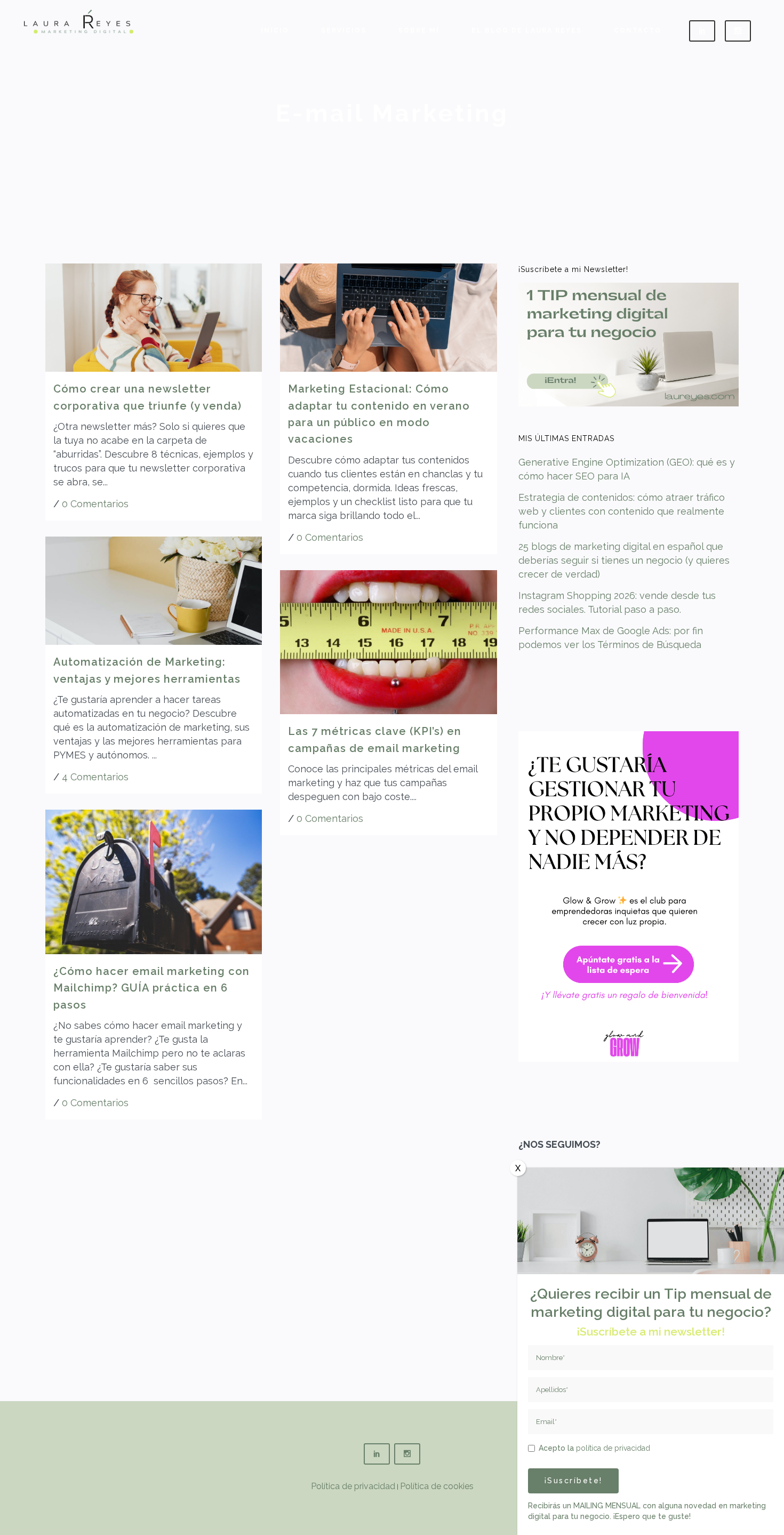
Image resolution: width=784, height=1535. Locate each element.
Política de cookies (437, 1486)
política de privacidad (613, 1448)
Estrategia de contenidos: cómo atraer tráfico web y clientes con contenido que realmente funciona (621, 511)
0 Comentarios (95, 503)
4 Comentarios (95, 776)
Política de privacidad (353, 1486)
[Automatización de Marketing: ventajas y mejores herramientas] (153, 591)
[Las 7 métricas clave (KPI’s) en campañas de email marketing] (388, 642)
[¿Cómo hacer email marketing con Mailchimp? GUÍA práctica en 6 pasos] (153, 882)
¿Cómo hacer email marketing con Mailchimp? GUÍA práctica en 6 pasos (151, 988)
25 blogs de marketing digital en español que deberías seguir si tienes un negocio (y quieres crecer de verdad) (624, 560)
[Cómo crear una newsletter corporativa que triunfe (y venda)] (153, 317)
